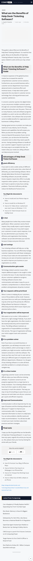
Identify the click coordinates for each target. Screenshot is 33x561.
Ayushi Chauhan (7, 22)
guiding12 (9, 487)
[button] (30, 558)
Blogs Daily (4, 485)
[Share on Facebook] (15, 47)
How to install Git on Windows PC (15, 203)
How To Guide (15, 487)
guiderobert (10, 485)
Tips (7, 490)
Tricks (9, 490)
